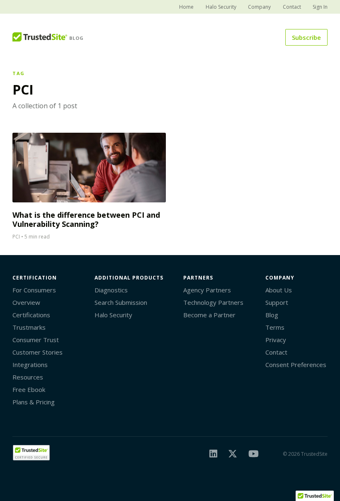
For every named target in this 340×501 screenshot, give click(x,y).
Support (276, 302)
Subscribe (306, 37)
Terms (274, 327)
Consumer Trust (35, 340)
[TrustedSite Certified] (31, 452)
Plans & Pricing (33, 402)
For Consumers (34, 290)
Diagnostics (111, 290)
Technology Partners (213, 302)
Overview (26, 302)
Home (186, 6)
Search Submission (121, 302)
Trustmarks (29, 327)
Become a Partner (209, 315)
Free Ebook (28, 389)
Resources (27, 377)
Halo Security (221, 6)
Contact (292, 6)
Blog (271, 315)
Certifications (31, 315)
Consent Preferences (295, 364)
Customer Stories (37, 352)
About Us (278, 290)
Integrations (30, 364)
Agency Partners (207, 290)
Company (259, 6)
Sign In (320, 6)
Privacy (275, 340)
